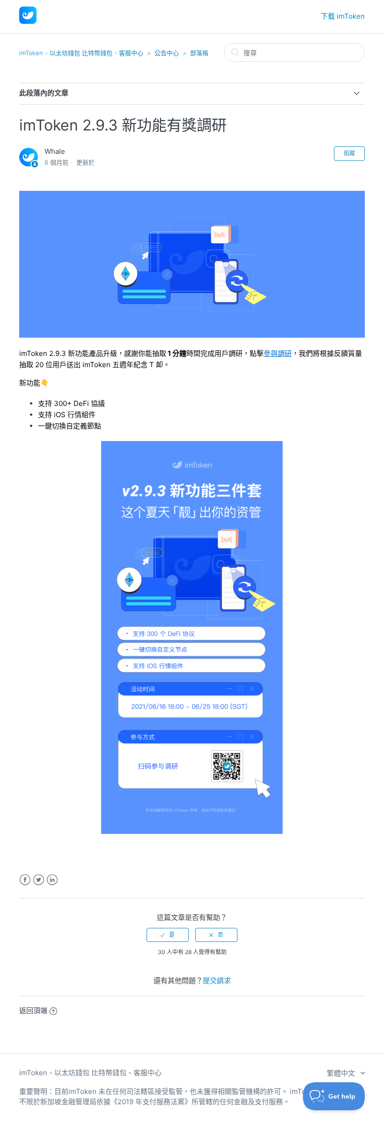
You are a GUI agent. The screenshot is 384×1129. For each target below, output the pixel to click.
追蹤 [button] (349, 153)
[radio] (168, 935)
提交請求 (217, 980)
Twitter (38, 880)
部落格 (199, 53)
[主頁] (28, 21)
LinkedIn (52, 880)
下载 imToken (343, 16)
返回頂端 (33, 1010)
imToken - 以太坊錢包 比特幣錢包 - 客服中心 (81, 53)
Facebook (25, 880)
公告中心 (167, 53)
